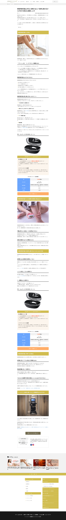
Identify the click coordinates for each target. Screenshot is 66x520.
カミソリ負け (21, 268)
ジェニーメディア (48, 514)
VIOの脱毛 (27, 110)
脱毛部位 (37, 1)
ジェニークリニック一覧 (29, 479)
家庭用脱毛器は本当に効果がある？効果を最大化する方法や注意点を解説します (26, 468)
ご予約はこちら (55, 1)
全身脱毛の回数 (24, 127)
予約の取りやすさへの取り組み (48, 486)
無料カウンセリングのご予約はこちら (33, 433)
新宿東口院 (27, 481)
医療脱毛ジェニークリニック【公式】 (35, 516)
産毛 (18, 418)
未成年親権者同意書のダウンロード (49, 495)
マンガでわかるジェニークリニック (49, 502)
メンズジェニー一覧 (29, 493)
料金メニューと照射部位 (34, 514)
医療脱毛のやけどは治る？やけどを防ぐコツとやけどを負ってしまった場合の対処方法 (39, 468)
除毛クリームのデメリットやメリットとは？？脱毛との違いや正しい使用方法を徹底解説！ (52, 468)
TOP (18, 1)
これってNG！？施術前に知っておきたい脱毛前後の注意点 (30, 388)
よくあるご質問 (42, 1)
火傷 (28, 363)
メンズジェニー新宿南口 (29, 495)
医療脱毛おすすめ (46, 507)
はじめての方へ (22, 1)
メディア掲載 (45, 500)
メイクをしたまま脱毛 (20, 275)
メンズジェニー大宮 (29, 500)
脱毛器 (28, 514)
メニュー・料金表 (32, 1)
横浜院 (27, 488)
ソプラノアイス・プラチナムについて (49, 488)
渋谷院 (27, 486)
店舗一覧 (27, 1)
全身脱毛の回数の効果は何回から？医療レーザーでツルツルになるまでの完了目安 (13, 468)
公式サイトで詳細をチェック (33, 193)
